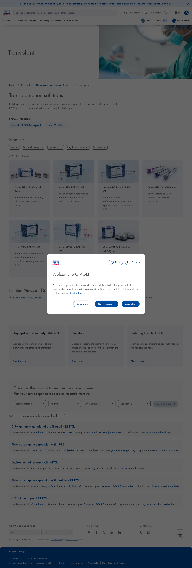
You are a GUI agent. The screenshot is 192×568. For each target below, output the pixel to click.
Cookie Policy (77, 293)
